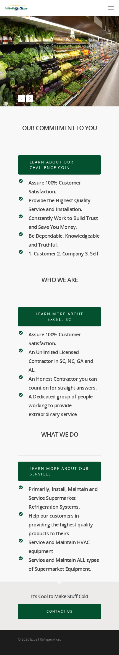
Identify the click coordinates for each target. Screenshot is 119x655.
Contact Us (31, 73)
